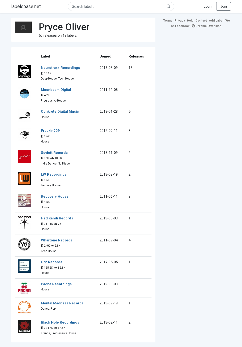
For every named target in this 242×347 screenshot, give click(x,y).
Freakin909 (50, 131)
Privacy (179, 20)
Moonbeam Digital (56, 90)
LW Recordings (53, 174)
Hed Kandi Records (57, 218)
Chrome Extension (208, 26)
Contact (201, 20)
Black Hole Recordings (60, 322)
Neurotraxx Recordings (60, 68)
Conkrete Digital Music (60, 111)
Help (190, 20)
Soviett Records (54, 153)
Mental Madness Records (62, 303)
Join (223, 6)
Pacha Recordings (56, 284)
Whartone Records (56, 240)
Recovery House (55, 196)
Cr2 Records (51, 262)
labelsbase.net (26, 6)
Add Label (216, 20)
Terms (167, 20)
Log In (208, 6)
